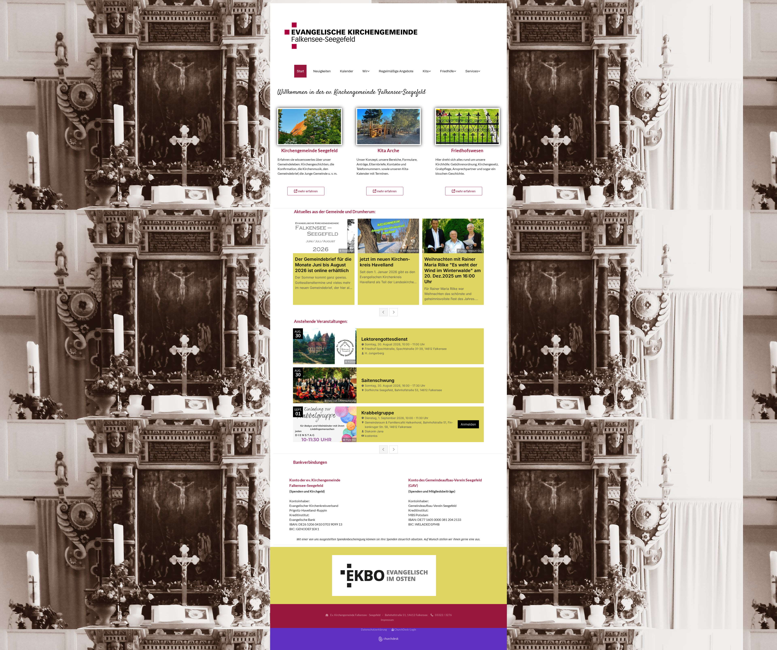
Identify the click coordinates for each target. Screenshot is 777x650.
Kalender (346, 71)
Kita (426, 71)
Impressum (387, 619)
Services (471, 71)
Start (300, 71)
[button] (305, 191)
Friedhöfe (447, 71)
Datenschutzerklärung (374, 629)
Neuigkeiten (322, 71)
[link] (366, 71)
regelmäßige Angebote (396, 71)
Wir (364, 71)
